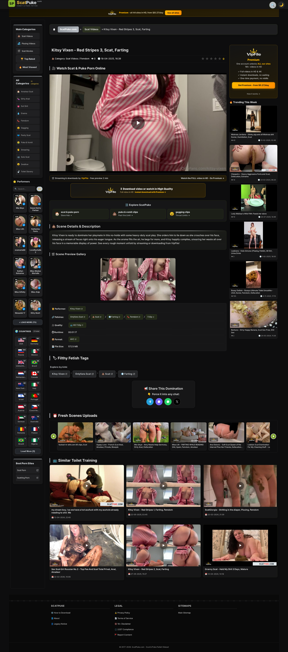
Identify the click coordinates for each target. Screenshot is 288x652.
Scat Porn (21, 470)
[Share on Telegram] (150, 401)
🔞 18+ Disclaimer (123, 624)
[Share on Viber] (159, 401)
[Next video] (273, 436)
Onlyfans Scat (76, 317)
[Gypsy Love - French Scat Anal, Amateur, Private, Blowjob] (113, 432)
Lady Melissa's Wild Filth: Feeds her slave (249, 214)
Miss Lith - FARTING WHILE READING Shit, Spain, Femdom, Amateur (188, 446)
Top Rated (28, 59)
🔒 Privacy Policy (122, 613)
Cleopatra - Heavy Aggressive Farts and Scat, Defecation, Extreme (250, 175)
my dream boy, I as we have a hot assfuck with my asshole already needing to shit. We (85, 511)
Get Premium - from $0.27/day (253, 85)
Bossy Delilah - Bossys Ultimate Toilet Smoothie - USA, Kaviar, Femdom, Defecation (252, 291)
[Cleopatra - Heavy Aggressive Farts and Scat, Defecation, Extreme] (253, 158)
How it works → (253, 94)
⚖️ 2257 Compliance (124, 629)
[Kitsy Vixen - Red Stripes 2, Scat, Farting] (163, 545)
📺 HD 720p (75, 325)
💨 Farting (113, 317)
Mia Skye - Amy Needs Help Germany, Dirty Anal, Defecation (150, 446)
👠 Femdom (132, 317)
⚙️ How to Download (60, 613)
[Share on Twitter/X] (177, 401)
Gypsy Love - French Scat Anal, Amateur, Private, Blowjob (109, 446)
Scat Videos (91, 29)
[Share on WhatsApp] (168, 401)
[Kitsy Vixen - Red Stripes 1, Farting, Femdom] (163, 486)
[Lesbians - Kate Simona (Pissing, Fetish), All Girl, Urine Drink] (253, 235)
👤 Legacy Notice (59, 624)
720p (149, 317)
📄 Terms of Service (124, 618)
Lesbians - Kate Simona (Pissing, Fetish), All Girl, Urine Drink (251, 252)
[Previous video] (53, 436)
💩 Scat (95, 317)
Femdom (84, 58)
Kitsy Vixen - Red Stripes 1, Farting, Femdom (150, 509)
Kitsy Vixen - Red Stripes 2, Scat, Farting (148, 569)
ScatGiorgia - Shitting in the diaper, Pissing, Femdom (232, 509)
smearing (196, 239)
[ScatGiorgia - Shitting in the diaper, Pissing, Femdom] (240, 486)
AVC (72, 339)
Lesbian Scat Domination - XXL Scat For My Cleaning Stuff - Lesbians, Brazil (263, 447)
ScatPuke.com (68, 29)
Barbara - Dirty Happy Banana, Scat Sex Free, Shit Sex (252, 331)
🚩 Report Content (123, 635)
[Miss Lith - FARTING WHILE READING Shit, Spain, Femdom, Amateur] (188, 432)
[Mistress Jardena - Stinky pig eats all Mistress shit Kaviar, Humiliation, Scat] (253, 118)
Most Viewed (28, 67)
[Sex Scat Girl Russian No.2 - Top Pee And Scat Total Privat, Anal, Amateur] (87, 545)
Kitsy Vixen (75, 308)
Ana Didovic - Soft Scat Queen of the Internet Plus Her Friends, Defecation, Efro (226, 447)
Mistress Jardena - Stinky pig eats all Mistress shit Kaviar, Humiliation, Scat (252, 135)
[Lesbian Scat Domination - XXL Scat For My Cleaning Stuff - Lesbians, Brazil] (264, 432)
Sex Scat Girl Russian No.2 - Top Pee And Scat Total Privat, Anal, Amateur (83, 570)
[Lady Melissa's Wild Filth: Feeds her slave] (253, 198)
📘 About (55, 618)
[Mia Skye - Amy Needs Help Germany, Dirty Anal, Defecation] (151, 432)
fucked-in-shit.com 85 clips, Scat (73, 445)
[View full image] (138, 279)
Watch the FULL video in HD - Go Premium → (202, 178)
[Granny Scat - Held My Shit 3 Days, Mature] (240, 545)
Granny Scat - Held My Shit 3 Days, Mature (226, 569)
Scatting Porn (23, 478)
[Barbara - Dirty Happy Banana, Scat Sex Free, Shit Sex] (253, 314)
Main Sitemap (184, 613)
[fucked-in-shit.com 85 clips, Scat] (75, 432)
